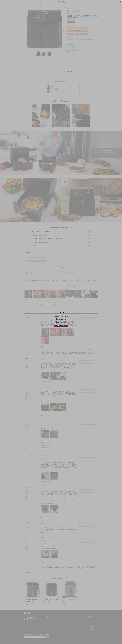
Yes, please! (61, 325)
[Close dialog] (121, 1)
